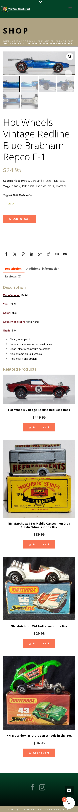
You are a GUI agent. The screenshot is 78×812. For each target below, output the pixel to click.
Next (68, 73)
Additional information (42, 268)
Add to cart (21, 219)
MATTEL (61, 186)
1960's (25, 181)
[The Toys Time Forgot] (16, 9)
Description (13, 268)
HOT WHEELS (45, 186)
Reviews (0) (13, 276)
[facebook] (33, 787)
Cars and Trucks (23, 41)
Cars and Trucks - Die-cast (55, 41)
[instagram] (42, 787)
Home (6, 41)
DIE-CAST (28, 186)
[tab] (13, 268)
